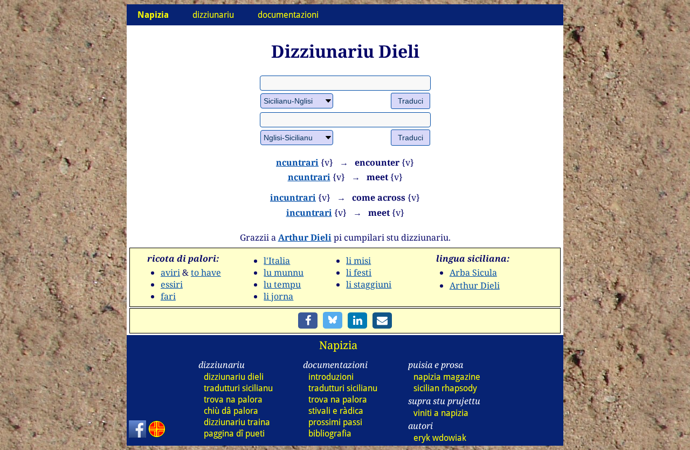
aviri (170, 272)
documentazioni (288, 15)
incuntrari (293, 197)
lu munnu (283, 272)
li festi (358, 272)
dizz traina (237, 422)
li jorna (278, 296)
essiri (172, 284)
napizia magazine (446, 377)
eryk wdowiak (439, 438)
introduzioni (331, 377)
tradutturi (238, 388)
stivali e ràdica (335, 411)
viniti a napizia (440, 413)
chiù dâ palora (231, 411)
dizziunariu (213, 15)
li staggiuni (368, 284)
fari (168, 296)
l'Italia (277, 261)
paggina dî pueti (234, 433)
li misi (358, 261)
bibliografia (329, 433)
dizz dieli (234, 377)
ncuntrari (297, 162)
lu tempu (282, 284)
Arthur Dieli (305, 237)
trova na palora (233, 399)
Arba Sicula (473, 272)
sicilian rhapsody (445, 388)
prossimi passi (335, 422)
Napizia (338, 345)
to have (206, 272)
